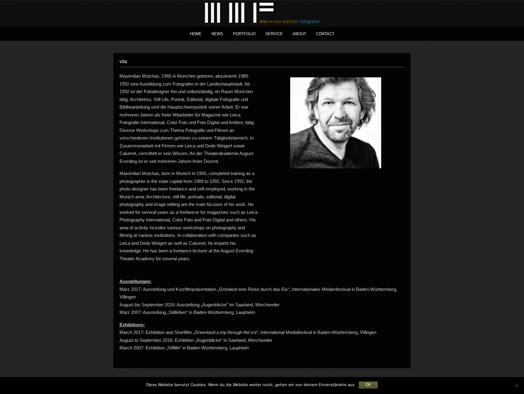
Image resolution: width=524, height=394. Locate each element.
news (217, 34)
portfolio (244, 34)
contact (325, 34)
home (196, 34)
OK (368, 384)
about (299, 34)
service (274, 34)
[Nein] (516, 385)
